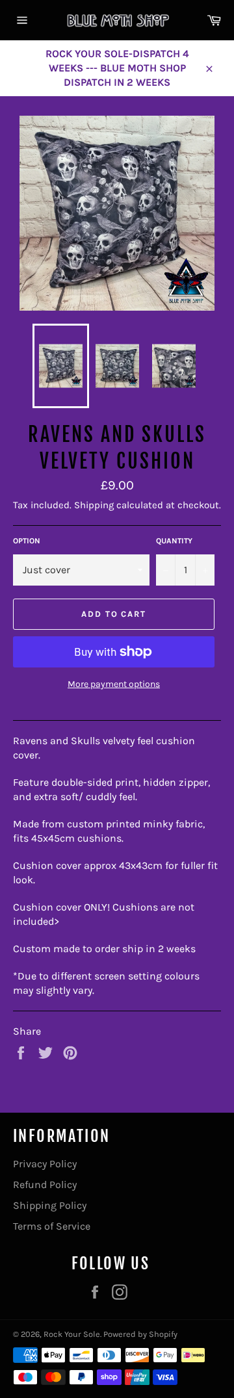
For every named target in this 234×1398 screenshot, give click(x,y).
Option (26, 540)
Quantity (174, 540)
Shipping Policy (49, 1205)
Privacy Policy (45, 1164)
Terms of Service (51, 1226)
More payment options (114, 684)
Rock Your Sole (72, 1334)
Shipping (94, 505)
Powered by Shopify (140, 1334)
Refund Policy (45, 1184)
